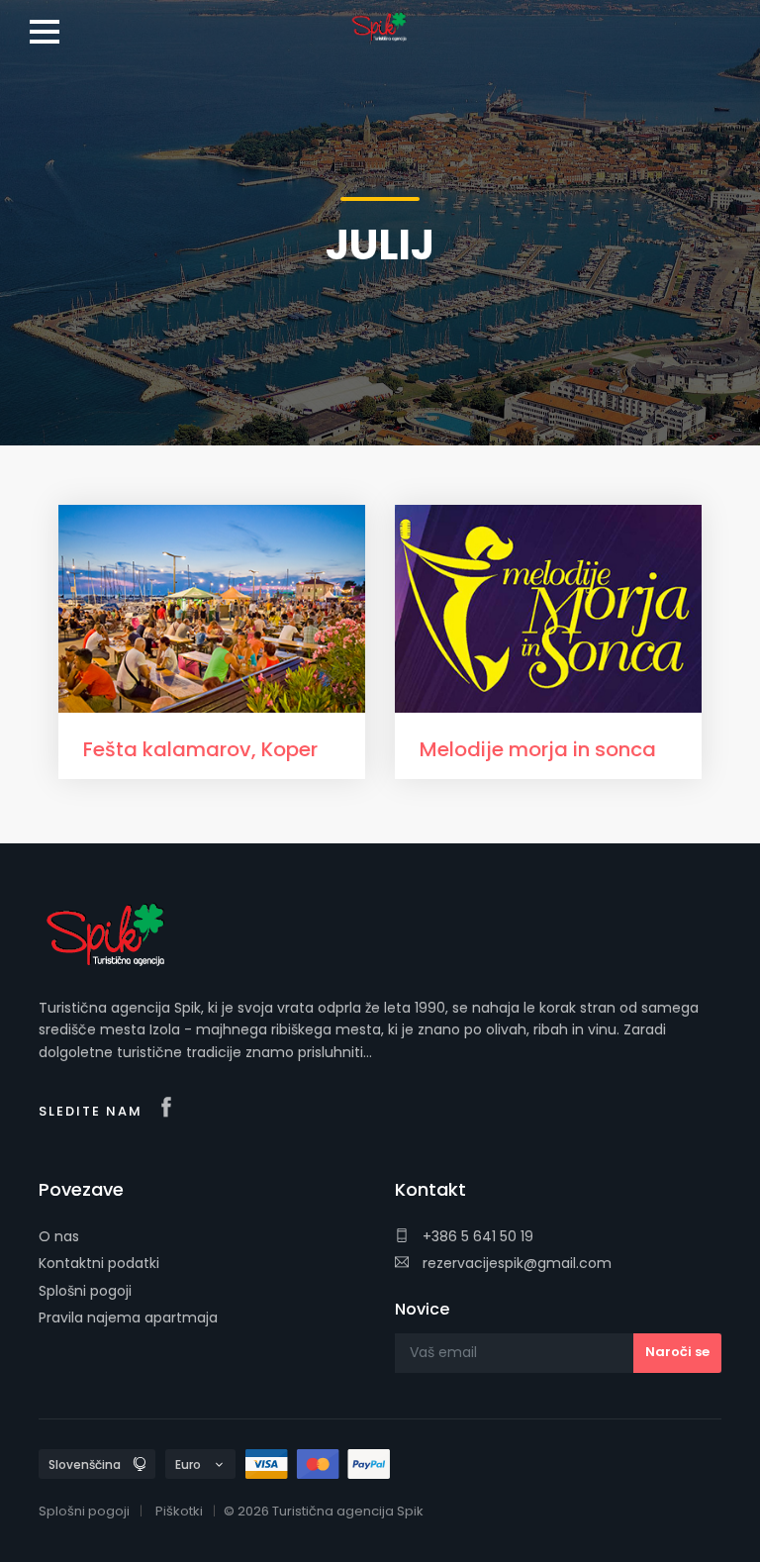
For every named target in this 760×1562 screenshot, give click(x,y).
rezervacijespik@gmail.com (515, 1263)
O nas (59, 1236)
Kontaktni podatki (99, 1263)
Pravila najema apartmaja (128, 1317)
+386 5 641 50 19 (476, 1236)
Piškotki (179, 1511)
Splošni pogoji (85, 1291)
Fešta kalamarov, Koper (200, 749)
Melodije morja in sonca (538, 749)
